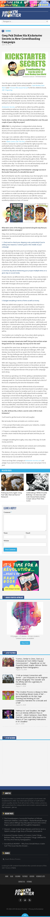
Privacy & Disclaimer (36, 909)
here (14, 868)
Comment (8, 512)
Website (6, 541)
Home (6, 876)
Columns (17, 876)
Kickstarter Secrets (8, 107)
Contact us (21, 882)
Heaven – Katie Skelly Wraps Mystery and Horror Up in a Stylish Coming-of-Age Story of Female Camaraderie (25, 830)
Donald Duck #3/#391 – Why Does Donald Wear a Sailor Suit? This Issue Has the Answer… (24, 845)
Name (6, 533)
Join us (14, 807)
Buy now (25, 643)
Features (8, 31)
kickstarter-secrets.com (33, 461)
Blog (11, 876)
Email (28, 533)
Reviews (32, 876)
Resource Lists (40, 876)
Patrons (29, 882)
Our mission (6, 807)
